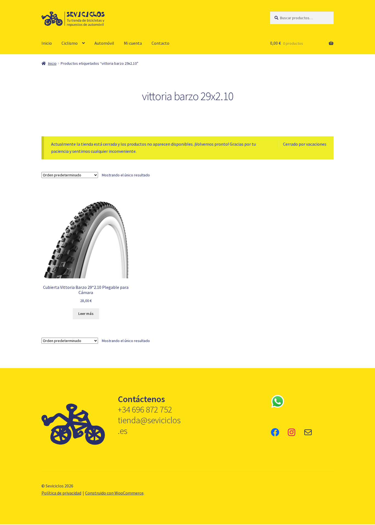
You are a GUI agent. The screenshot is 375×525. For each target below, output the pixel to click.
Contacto (160, 43)
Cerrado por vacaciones (304, 144)
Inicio (46, 43)
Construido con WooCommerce (114, 493)
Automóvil (104, 43)
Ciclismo (69, 43)
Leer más (86, 313)
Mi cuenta (133, 43)
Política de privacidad (61, 493)
